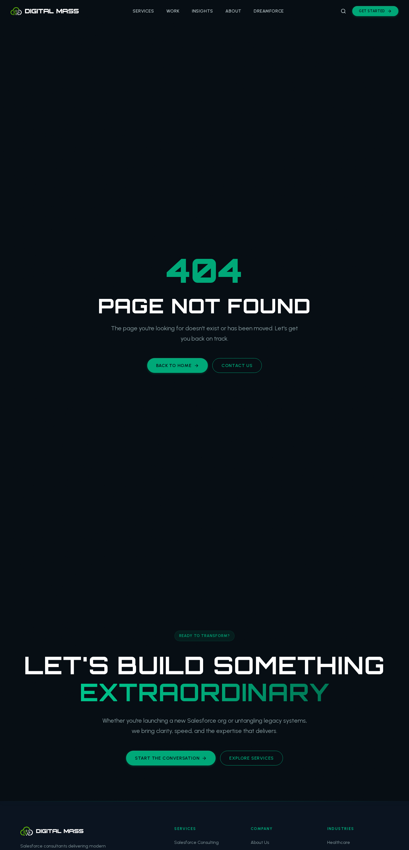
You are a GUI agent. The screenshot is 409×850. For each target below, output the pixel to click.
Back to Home (174, 365)
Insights (202, 11)
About (233, 11)
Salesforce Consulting (196, 842)
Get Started (372, 11)
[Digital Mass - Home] (45, 11)
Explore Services (251, 758)
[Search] (343, 11)
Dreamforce (269, 11)
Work (173, 11)
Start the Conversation (167, 758)
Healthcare (338, 842)
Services (143, 11)
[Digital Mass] (84, 831)
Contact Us (237, 365)
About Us (260, 842)
